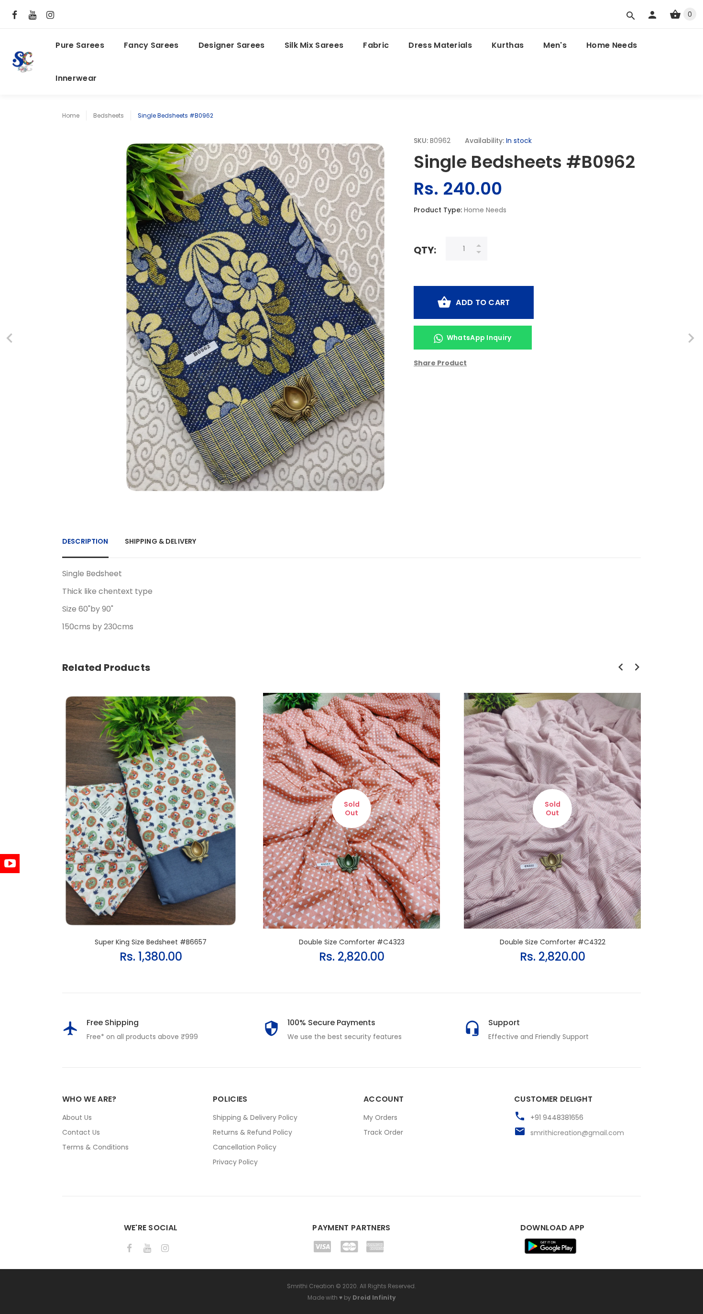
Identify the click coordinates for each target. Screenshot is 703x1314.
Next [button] (637, 667)
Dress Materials (440, 45)
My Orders (380, 1117)
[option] (150, 819)
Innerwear (76, 78)
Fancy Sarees (151, 45)
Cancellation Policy (244, 1147)
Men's (555, 45)
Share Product (440, 363)
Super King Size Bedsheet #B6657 (151, 942)
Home (70, 115)
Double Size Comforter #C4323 (352, 942)
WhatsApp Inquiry (479, 337)
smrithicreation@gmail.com (577, 1133)
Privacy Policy (235, 1162)
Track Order (383, 1132)
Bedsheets (108, 115)
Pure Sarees (79, 45)
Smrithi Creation (310, 1286)
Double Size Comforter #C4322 (552, 942)
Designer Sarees (231, 45)
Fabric (376, 45)
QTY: (425, 249)
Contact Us (81, 1132)
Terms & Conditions (95, 1147)
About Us (77, 1117)
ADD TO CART (483, 302)
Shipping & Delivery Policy (255, 1117)
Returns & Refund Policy (252, 1132)
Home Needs (611, 45)
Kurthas (508, 45)
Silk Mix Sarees (314, 45)
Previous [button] (621, 667)
